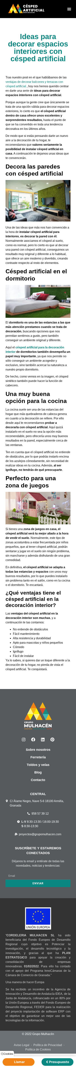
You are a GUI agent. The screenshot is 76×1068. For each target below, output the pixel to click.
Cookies (8, 1053)
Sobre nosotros (38, 750)
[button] (69, 9)
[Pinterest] (52, 739)
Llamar (19, 1062)
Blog (38, 772)
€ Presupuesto (57, 1062)
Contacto (38, 780)
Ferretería (38, 757)
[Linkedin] (43, 739)
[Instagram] (24, 739)
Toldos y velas (38, 765)
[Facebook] (33, 739)
